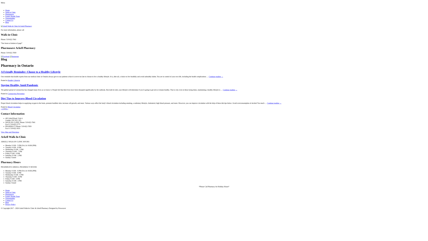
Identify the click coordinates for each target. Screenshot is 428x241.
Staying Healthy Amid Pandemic (19, 85)
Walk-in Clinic (10, 12)
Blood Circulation (14, 107)
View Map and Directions (10, 132)
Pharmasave (9, 14)
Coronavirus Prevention (16, 94)
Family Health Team (12, 16)
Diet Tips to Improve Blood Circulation (23, 98)
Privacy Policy (10, 204)
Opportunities (10, 18)
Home (7, 10)
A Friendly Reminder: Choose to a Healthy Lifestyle (31, 71)
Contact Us (9, 20)
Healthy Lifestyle (14, 80)
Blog (7, 22)
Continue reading (216, 77)
